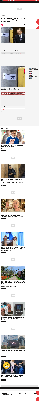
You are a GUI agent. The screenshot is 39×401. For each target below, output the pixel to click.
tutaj (20, 53)
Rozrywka (16, 0)
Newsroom (25, 394)
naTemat (4, 0)
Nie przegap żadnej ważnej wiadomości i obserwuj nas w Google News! (14, 108)
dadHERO (14, 0)
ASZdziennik (2, 0)
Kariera (19, 394)
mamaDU (11, 0)
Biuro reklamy (19, 393)
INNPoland (8, 0)
